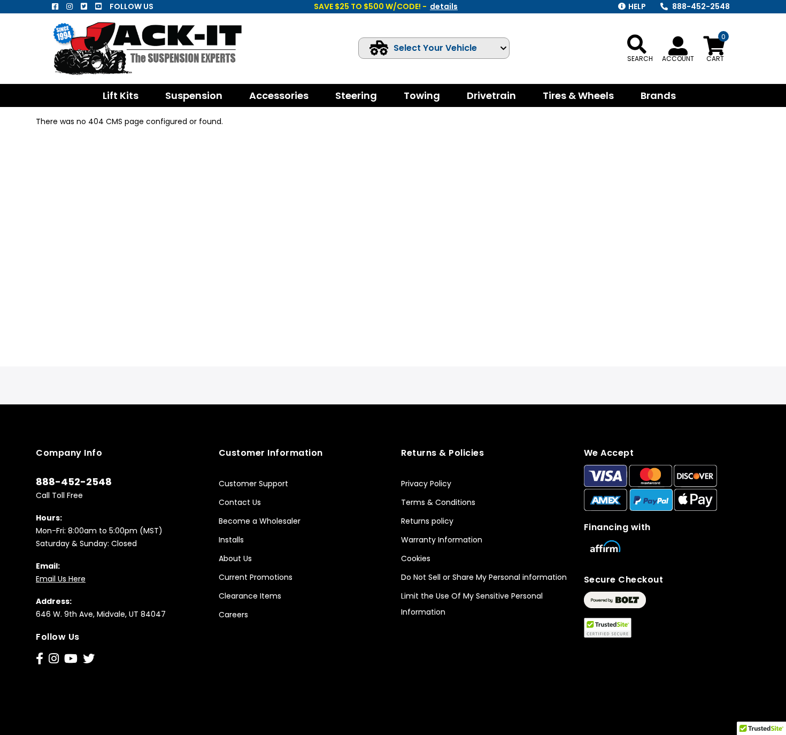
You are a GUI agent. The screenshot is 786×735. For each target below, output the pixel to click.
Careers (233, 614)
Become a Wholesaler (259, 521)
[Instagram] (69, 6)
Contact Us (240, 502)
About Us (235, 558)
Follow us (131, 6)
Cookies (415, 558)
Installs (231, 539)
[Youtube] (98, 6)
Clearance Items (250, 596)
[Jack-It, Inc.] (160, 48)
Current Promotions (255, 577)
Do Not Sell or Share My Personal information (484, 577)
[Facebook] (55, 6)
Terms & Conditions (438, 502)
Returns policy (427, 521)
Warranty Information (441, 539)
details (444, 6)
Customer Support (253, 483)
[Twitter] (84, 6)
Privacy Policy (426, 483)
